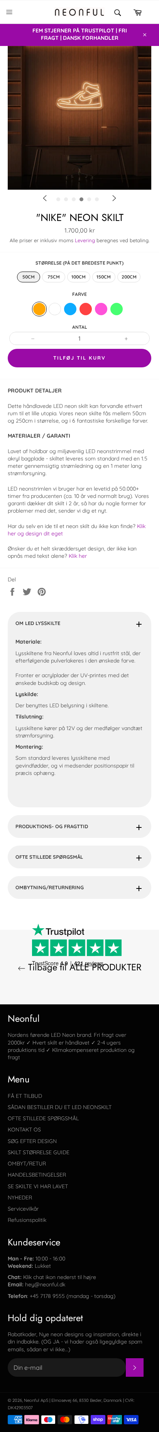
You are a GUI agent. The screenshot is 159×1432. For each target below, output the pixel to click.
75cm (53, 277)
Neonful (31, 1400)
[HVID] (55, 309)
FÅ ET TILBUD (25, 1095)
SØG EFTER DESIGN (32, 1141)
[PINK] (101, 309)
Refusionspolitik (27, 1219)
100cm (78, 277)
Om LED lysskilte (37, 623)
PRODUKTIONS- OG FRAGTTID (51, 826)
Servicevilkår (23, 1208)
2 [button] (93, 213)
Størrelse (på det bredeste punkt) (79, 263)
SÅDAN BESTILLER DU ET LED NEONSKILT (60, 1107)
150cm (103, 277)
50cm (28, 277)
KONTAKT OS (24, 1129)
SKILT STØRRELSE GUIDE (38, 1152)
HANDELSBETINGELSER (37, 1174)
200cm (129, 277)
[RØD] (86, 309)
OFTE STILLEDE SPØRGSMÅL (49, 857)
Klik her (78, 555)
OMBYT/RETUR (27, 1163)
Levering (85, 240)
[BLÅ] (70, 309)
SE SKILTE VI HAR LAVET (38, 1186)
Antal (79, 327)
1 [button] (81, 213)
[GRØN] (116, 309)
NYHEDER (20, 1197)
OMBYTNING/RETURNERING (49, 887)
